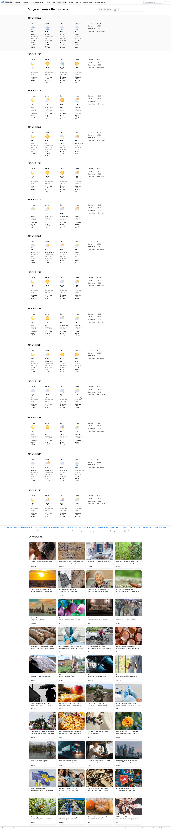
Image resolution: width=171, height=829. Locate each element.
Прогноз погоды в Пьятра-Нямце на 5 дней (49, 527)
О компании (8, 827)
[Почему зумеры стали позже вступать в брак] (99, 725)
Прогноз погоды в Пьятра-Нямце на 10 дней (112, 527)
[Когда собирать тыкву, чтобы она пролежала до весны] (99, 811)
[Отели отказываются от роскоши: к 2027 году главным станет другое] (71, 811)
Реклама (15, 827)
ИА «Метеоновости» (164, 827)
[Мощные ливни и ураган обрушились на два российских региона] (99, 640)
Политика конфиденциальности (115, 827)
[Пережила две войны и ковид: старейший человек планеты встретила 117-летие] (99, 583)
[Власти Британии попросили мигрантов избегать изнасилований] (42, 612)
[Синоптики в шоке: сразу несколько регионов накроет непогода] (128, 612)
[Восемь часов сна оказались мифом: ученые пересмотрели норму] (99, 612)
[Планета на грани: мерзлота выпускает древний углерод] (42, 668)
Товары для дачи (160, 527)
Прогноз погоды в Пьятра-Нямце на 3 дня (18, 527)
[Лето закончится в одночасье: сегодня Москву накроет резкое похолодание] (128, 754)
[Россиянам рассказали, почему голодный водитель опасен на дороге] (99, 754)
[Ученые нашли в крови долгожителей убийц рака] (99, 668)
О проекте (103, 827)
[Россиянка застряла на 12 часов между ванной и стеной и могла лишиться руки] (71, 640)
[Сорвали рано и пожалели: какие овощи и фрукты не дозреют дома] (42, 811)
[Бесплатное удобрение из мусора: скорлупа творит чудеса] (128, 640)
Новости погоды (135, 527)
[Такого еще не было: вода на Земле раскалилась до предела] (42, 583)
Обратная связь (146, 827)
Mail (3, 827)
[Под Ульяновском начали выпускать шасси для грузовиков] (71, 754)
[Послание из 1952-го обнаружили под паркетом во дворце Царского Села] (71, 555)
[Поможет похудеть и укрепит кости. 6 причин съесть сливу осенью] (71, 612)
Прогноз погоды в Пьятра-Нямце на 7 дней (81, 527)
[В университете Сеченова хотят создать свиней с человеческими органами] (42, 640)
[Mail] (2, 2)
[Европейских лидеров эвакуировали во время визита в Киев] (42, 782)
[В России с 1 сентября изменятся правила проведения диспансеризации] (99, 555)
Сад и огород (147, 527)
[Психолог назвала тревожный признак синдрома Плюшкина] (99, 782)
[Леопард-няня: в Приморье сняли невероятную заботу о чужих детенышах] (128, 555)
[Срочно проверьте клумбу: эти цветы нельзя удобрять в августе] (128, 725)
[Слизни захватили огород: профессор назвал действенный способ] (128, 583)
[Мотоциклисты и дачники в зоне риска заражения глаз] (71, 668)
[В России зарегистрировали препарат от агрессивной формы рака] (128, 697)
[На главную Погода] (8, 2)
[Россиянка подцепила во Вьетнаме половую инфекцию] (128, 668)
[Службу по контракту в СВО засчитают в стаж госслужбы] (99, 697)
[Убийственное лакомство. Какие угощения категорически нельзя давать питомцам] (42, 555)
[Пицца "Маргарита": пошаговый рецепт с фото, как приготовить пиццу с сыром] (71, 725)
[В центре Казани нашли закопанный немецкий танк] (71, 583)
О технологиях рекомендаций (132, 827)
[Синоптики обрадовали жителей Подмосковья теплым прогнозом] (42, 725)
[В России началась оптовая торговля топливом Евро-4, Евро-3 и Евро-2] (128, 782)
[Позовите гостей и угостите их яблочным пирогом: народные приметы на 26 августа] (71, 697)
